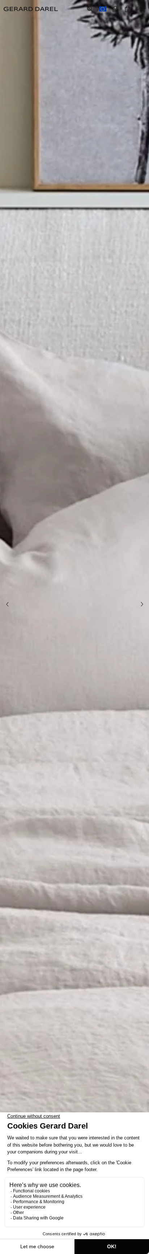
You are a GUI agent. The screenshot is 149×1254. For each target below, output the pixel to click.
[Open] (141, 9)
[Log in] (115, 9)
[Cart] (127, 9)
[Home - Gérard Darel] (31, 9)
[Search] (90, 9)
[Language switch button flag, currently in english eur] (102, 9)
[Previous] (7, 604)
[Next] (142, 604)
